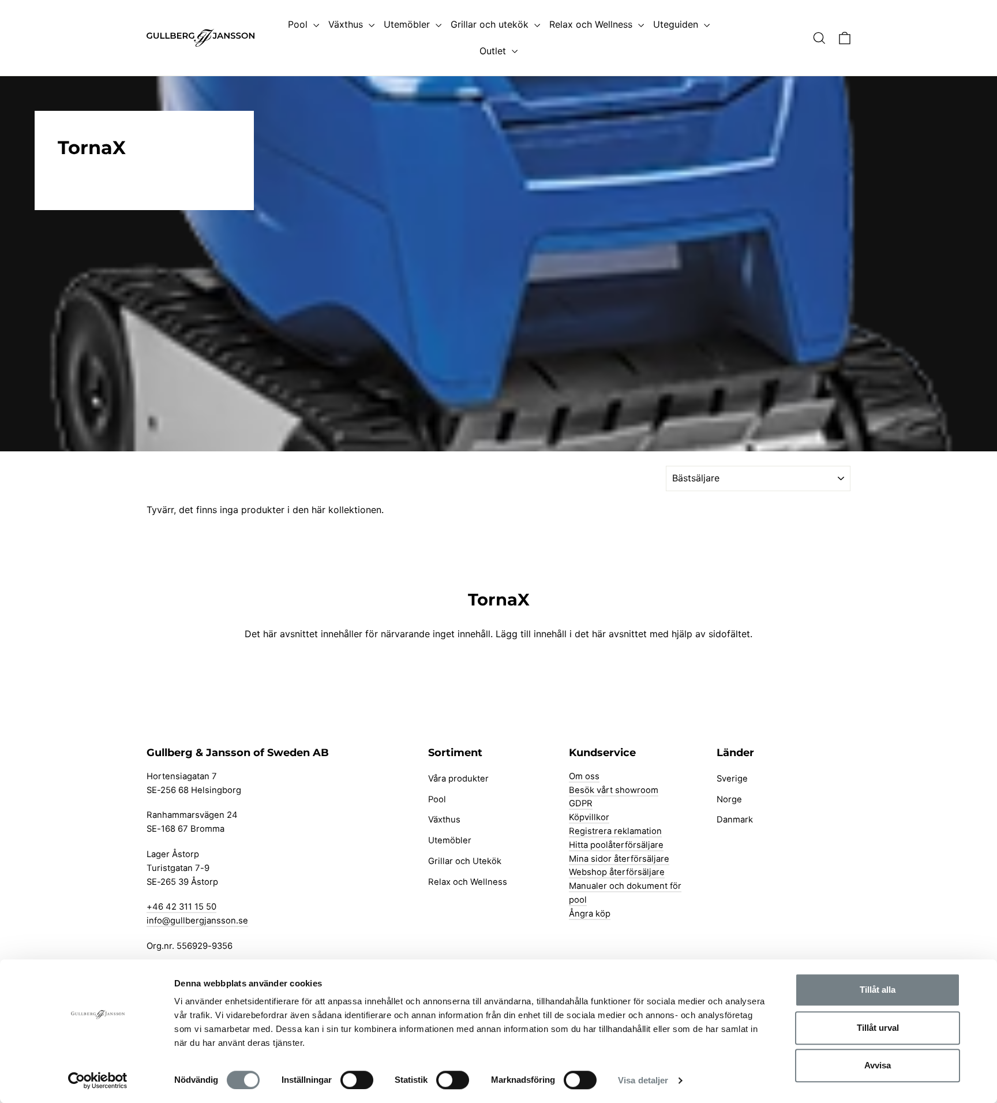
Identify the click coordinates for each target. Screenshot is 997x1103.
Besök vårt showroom (613, 790)
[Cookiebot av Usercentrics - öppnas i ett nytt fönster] (97, 1080)
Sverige (732, 778)
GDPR (581, 803)
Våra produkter (458, 778)
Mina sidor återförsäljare (619, 859)
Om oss (584, 776)
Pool (299, 24)
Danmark (735, 819)
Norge (729, 799)
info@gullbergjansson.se (197, 920)
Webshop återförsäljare (617, 872)
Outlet (494, 51)
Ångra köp (589, 913)
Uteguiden (677, 24)
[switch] (356, 1080)
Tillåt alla (877, 989)
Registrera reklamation (615, 831)
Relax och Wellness (592, 24)
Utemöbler (408, 24)
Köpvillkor (589, 817)
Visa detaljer (643, 1080)
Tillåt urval (878, 1028)
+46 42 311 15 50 (181, 907)
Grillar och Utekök (464, 861)
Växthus (347, 24)
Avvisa (877, 1065)
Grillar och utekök (491, 24)
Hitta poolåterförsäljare (616, 845)
